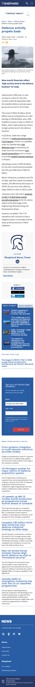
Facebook (19, 288)
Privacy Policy (15, 419)
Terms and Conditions (13, 678)
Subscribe (5, 651)
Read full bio (8, 276)
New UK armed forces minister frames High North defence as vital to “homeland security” (16, 554)
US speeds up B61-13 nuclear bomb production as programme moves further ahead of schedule (17, 500)
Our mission (6, 666)
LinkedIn (17, 261)
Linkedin (19, 296)
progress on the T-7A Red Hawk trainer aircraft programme (17, 197)
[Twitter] (14, 634)
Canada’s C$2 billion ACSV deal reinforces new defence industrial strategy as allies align (17, 526)
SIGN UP (21, 429)
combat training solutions (22, 156)
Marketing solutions (9, 670)
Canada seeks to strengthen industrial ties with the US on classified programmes (17, 582)
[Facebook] (8, 634)
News (10, 21)
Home (4, 21)
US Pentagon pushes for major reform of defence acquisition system (16, 470)
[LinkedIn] (3, 634)
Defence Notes (19, 21)
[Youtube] (19, 634)
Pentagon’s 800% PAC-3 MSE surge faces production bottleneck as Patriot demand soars (17, 363)
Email (8, 399)
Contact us (6, 655)
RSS (3, 42)
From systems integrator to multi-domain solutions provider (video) (17, 449)
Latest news (6, 647)
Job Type (9, 408)
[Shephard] (10, 3)
